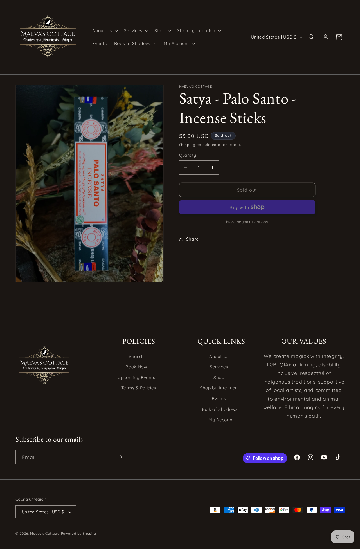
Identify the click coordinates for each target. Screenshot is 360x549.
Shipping (187, 144)
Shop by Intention (219, 388)
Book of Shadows (219, 409)
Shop (218, 377)
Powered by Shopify (78, 533)
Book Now (136, 367)
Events (219, 398)
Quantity (187, 155)
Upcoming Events (136, 377)
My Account (221, 420)
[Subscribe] (120, 457)
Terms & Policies (138, 388)
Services (219, 367)
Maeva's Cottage (45, 533)
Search (136, 356)
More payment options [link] (247, 221)
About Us (219, 356)
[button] (104, 30)
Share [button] (192, 239)
